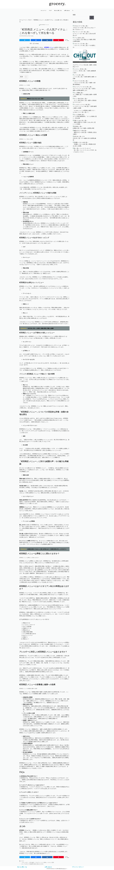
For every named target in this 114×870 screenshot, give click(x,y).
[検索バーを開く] (72, 10)
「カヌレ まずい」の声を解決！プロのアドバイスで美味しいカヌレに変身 (37, 862)
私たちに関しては (58, 10)
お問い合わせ (67, 10)
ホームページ (43, 10)
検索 (74, 15)
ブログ (50, 10)
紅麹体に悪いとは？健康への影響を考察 (83, 128)
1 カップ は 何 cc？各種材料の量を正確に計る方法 (32, 864)
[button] (25, 77)
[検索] (92, 17)
